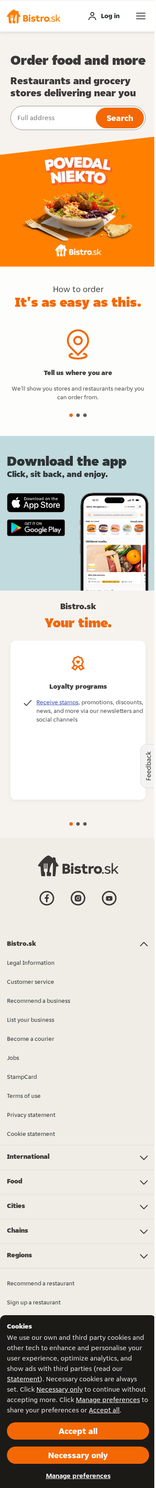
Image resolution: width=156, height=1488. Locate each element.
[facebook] (46, 905)
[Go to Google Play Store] (36, 528)
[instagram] (78, 905)
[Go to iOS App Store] (36, 502)
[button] (33, 16)
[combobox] (52, 118)
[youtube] (109, 905)
